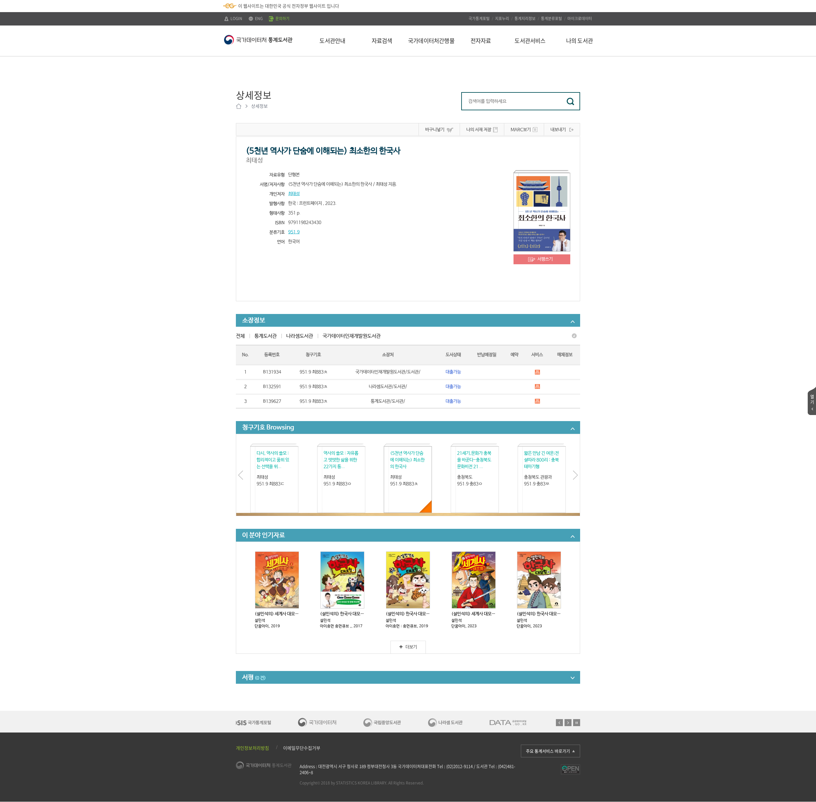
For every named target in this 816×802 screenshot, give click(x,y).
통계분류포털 (551, 18)
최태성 (294, 193)
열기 (812, 399)
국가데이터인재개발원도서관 (352, 336)
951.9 (294, 232)
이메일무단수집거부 (301, 748)
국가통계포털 (479, 18)
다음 (568, 722)
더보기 (411, 647)
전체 (240, 336)
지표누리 (502, 18)
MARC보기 (521, 129)
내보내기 (558, 129)
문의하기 (281, 18)
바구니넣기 (434, 129)
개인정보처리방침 (252, 748)
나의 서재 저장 (478, 129)
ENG (258, 18)
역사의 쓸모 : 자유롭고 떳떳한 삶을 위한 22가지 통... (341, 460)
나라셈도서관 (299, 336)
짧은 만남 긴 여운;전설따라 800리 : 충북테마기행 (541, 460)
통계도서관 (265, 336)
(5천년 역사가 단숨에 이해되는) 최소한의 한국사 (407, 460)
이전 (559, 722)
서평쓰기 (545, 259)
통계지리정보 (525, 18)
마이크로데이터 (579, 18)
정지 (576, 722)
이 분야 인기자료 (263, 535)
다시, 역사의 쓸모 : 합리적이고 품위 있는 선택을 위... (273, 460)
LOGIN (235, 18)
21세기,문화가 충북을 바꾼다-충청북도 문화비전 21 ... (474, 460)
